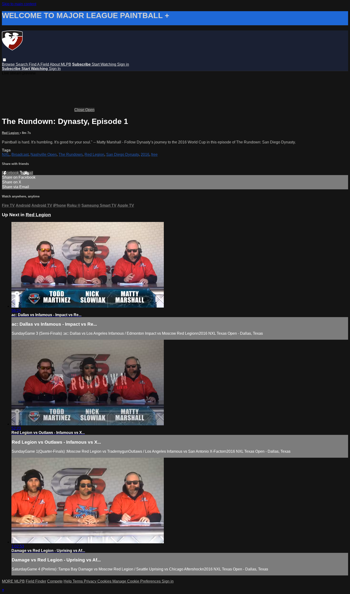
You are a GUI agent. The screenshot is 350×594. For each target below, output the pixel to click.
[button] (4, 59)
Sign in (123, 64)
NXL (6, 154)
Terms (78, 581)
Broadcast (20, 154)
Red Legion (11, 133)
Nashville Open (43, 154)
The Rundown (71, 154)
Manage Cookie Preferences (137, 581)
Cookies (104, 581)
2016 (145, 154)
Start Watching (104, 64)
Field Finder (36, 581)
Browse (9, 64)
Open (90, 110)
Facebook (11, 173)
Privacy (90, 581)
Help (68, 581)
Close (79, 110)
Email (28, 173)
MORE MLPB (13, 581)
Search (22, 64)
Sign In (55, 69)
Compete (55, 581)
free (154, 154)
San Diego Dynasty (122, 154)
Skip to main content (19, 4)
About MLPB (60, 64)
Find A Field (39, 64)
